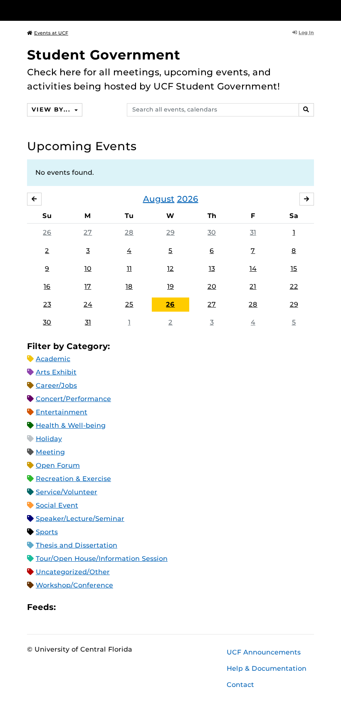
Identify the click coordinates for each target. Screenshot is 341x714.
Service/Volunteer (66, 492)
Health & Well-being (71, 425)
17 (87, 286)
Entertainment (61, 412)
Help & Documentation (266, 668)
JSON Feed (123, 607)
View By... (52, 109)
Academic (53, 359)
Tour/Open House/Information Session (102, 559)
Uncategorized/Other (73, 572)
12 (170, 269)
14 (253, 269)
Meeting (50, 452)
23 (47, 304)
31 (253, 232)
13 (212, 269)
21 (253, 286)
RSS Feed (95, 607)
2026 (187, 199)
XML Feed (109, 607)
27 (88, 232)
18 (129, 286)
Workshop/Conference (74, 585)
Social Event (57, 505)
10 (87, 269)
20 (212, 286)
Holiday (49, 439)
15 (294, 269)
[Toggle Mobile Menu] (312, 9)
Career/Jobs (56, 385)
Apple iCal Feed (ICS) (66, 607)
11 (129, 269)
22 (294, 286)
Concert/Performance (73, 399)
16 (47, 286)
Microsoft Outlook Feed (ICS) (81, 607)
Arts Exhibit (56, 372)
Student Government (103, 55)
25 (129, 304)
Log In (306, 32)
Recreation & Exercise (73, 479)
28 (129, 232)
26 (47, 232)
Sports (47, 532)
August (159, 199)
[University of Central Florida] (82, 10)
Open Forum (58, 465)
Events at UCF (51, 33)
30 (212, 232)
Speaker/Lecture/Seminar (80, 519)
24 (88, 304)
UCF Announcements (264, 652)
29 (170, 232)
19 (170, 286)
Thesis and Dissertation (76, 545)
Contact (240, 685)
